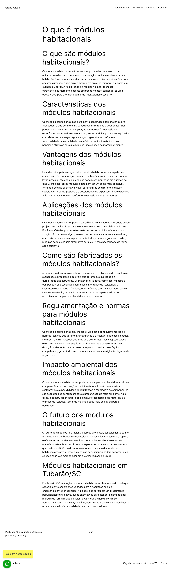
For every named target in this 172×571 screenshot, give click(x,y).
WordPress (160, 563)
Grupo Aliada (12, 7)
